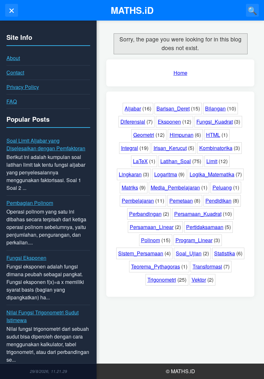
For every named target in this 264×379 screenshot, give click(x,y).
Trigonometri (161, 279)
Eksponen (169, 121)
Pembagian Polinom (29, 203)
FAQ (11, 101)
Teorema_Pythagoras (155, 266)
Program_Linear (193, 240)
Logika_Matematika (212, 174)
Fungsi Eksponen (26, 257)
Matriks (130, 187)
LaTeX (140, 161)
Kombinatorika (215, 148)
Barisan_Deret (173, 108)
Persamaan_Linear (152, 227)
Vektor (199, 279)
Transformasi (207, 266)
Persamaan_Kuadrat (198, 213)
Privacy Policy (22, 87)
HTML (213, 134)
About (13, 58)
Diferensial (132, 121)
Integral (129, 148)
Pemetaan (181, 200)
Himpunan (181, 134)
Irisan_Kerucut (170, 148)
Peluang (222, 187)
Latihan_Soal (175, 161)
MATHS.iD (132, 10)
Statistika (224, 253)
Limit (211, 161)
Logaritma (165, 174)
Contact (15, 72)
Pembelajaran (138, 200)
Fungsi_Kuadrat (214, 121)
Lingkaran (130, 174)
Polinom (150, 240)
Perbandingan (145, 213)
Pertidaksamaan (204, 227)
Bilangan (215, 108)
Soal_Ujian (189, 253)
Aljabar (133, 108)
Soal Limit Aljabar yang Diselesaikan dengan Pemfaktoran (45, 144)
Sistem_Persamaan (140, 253)
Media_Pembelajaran (175, 187)
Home (180, 72)
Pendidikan (218, 200)
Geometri (143, 134)
